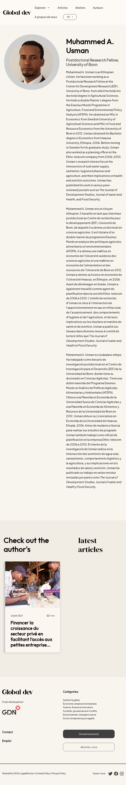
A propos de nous (46, 17)
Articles (63, 7)
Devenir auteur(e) (89, 734)
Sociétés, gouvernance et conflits (80, 711)
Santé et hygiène (71, 700)
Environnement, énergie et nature (79, 714)
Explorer (40, 7)
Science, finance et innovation (78, 707)
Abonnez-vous (89, 747)
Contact (7, 732)
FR (68, 17)
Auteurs (98, 7)
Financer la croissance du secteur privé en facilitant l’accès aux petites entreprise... (31, 634)
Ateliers (80, 7)
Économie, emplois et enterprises (80, 703)
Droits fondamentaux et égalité (78, 718)
